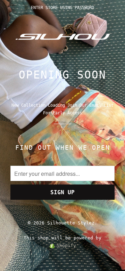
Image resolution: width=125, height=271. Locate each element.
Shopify (66, 245)
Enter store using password (62, 7)
